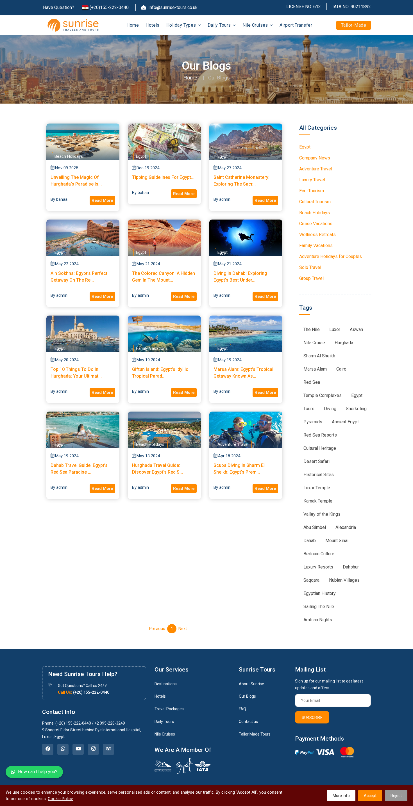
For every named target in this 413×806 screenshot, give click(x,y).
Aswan (356, 329)
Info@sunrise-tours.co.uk (172, 7)
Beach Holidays (314, 212)
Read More (102, 200)
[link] (47, 749)
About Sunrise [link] (251, 684)
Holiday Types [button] (181, 25)
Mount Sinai (336, 540)
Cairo (341, 369)
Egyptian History (319, 593)
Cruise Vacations (315, 223)
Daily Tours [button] (220, 25)
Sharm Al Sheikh (319, 356)
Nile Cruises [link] (165, 734)
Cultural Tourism (315, 201)
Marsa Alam (315, 369)
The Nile (311, 329)
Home (132, 25)
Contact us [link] (248, 721)
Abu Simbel (314, 527)
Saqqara (311, 580)
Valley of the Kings (322, 514)
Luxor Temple (316, 487)
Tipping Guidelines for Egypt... (163, 177)
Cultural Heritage (319, 448)
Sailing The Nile (318, 606)
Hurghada (344, 342)
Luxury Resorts (318, 567)
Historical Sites (318, 474)
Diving (330, 408)
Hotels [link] (160, 696)
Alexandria (345, 527)
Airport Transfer (296, 25)
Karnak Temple (317, 501)
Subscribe (312, 717)
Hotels (153, 25)
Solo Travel (310, 267)
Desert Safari (316, 461)
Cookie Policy (60, 798)
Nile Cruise (314, 342)
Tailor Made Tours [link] (255, 734)
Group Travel (311, 278)
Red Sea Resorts (320, 435)
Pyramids (312, 421)
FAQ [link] (242, 709)
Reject (396, 795)
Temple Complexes (322, 395)
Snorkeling (356, 408)
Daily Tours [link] (164, 721)
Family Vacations (316, 245)
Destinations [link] (166, 684)
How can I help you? (37, 771)
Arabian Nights (317, 619)
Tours (308, 408)
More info (341, 795)
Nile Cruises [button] (255, 25)
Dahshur (351, 567)
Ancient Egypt (345, 421)
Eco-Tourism (311, 190)
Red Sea (311, 382)
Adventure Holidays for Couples (330, 256)
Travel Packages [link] (169, 709)
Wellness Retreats (317, 234)
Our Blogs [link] (247, 696)
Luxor (334, 329)
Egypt (304, 147)
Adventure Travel (315, 169)
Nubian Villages (344, 580)
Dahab (309, 540)
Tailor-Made (353, 25)
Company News (314, 158)
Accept (370, 795)
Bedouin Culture (318, 553)
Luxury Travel (312, 179)
